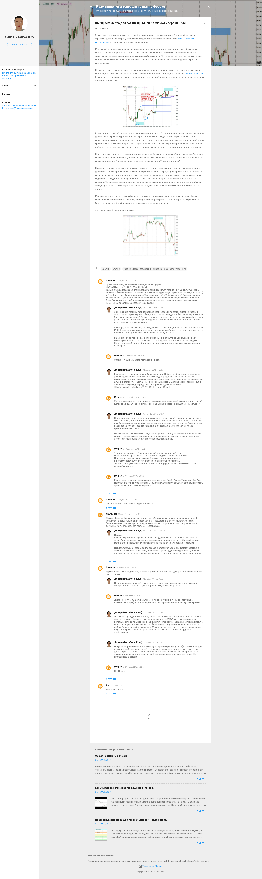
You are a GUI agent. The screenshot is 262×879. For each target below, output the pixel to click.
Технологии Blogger (152, 866)
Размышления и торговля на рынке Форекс (130, 6)
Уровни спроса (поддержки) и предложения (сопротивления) (154, 269)
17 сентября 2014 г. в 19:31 (154, 414)
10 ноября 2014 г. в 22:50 (126, 567)
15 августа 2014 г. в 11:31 (127, 281)
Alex (108, 685)
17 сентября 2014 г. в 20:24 (135, 449)
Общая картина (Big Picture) (111, 755)
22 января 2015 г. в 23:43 (134, 667)
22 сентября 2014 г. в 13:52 (154, 531)
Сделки (105, 269)
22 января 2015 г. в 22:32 (153, 613)
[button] (204, 23)
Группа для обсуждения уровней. (19, 73)
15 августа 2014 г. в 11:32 (127, 500)
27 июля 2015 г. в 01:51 (121, 685)
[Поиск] (209, 7)
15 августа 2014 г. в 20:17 (135, 356)
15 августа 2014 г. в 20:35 (153, 370)
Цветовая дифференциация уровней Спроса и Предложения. (131, 819)
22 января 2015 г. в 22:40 (153, 642)
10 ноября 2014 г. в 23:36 (153, 579)
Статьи (116, 269)
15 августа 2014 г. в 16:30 (153, 308)
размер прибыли (194, 73)
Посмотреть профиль (19, 44)
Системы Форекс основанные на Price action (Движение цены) (19, 107)
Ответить (111, 494)
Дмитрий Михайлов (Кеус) (128, 307)
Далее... (201, 779)
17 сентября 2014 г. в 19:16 (135, 397)
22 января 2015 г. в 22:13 (134, 596)
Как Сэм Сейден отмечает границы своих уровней (124, 787)
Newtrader (111, 514)
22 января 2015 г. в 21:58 (134, 476)
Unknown (110, 280)
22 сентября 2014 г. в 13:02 (129, 514)
